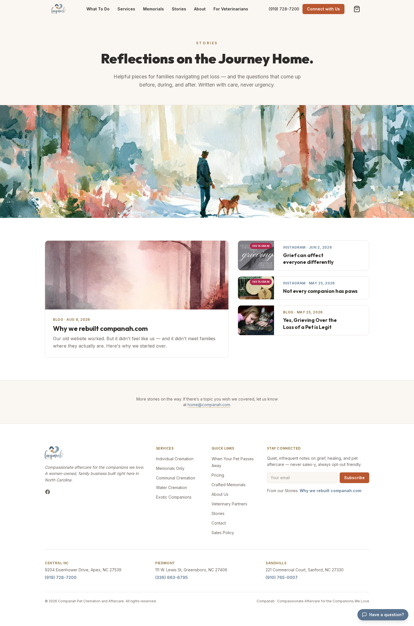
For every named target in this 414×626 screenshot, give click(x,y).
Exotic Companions (174, 497)
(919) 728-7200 (284, 8)
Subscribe (354, 477)
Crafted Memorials (229, 484)
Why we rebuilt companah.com (330, 490)
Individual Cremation (174, 458)
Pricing (218, 475)
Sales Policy (223, 532)
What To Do (98, 8)
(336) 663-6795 (171, 577)
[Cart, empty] (356, 9)
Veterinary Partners (229, 503)
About (200, 8)
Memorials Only (170, 468)
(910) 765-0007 (282, 577)
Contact (219, 523)
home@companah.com (209, 404)
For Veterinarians (230, 8)
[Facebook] (47, 492)
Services (126, 8)
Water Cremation (171, 487)
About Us (220, 494)
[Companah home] (59, 9)
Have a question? (386, 614)
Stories (179, 8)
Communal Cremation (175, 477)
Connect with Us (323, 8)
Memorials (153, 8)
